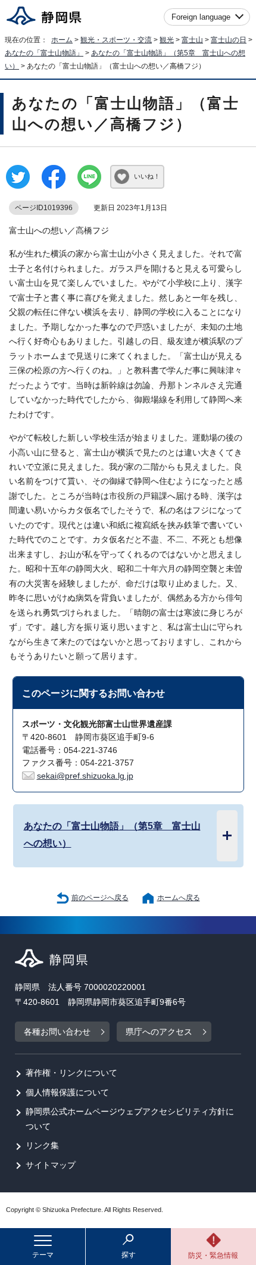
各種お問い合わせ (57, 1031)
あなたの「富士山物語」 (44, 53)
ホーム (62, 40)
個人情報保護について (67, 1092)
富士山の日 (228, 40)
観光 (167, 40)
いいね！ (147, 176)
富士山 (192, 40)
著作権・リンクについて (71, 1073)
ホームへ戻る (178, 898)
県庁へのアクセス (159, 1031)
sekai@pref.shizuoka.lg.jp (85, 776)
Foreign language (200, 17)
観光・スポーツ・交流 (116, 40)
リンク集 (42, 1145)
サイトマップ (51, 1165)
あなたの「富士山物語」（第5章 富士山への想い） (112, 834)
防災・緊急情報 (213, 1255)
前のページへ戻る (100, 898)
